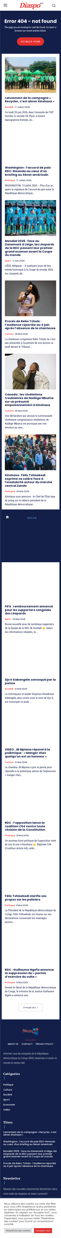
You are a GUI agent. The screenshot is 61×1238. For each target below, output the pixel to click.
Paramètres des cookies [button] (18, 1230)
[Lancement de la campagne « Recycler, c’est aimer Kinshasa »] (30, 75)
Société (9, 107)
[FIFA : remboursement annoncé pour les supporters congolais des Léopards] (30, 583)
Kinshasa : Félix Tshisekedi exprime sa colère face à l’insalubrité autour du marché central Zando (28, 480)
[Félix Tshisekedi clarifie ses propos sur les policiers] (30, 873)
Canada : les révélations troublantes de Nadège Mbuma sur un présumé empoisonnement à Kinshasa (29, 399)
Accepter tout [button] (43, 1230)
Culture (9, 334)
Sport (8, 261)
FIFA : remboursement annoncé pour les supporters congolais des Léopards (29, 609)
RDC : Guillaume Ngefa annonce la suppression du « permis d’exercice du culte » (29, 973)
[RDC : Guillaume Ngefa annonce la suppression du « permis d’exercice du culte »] (30, 947)
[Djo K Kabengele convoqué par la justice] (30, 657)
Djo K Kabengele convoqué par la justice (30, 681)
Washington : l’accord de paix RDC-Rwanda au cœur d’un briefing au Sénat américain (28, 171)
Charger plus (29, 1007)
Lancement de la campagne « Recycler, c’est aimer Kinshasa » (29, 99)
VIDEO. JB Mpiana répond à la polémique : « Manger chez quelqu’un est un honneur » (27, 752)
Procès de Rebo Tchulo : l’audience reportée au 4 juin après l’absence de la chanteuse (30, 324)
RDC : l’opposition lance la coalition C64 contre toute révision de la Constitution (25, 826)
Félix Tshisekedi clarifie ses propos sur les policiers (26, 898)
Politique (10, 180)
